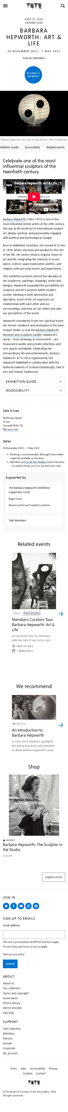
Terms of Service (32, 946)
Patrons (7, 1038)
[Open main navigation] (13, 6)
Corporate (9, 1048)
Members (9, 1033)
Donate (7, 1043)
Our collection (11, 988)
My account (10, 1053)
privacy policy (16, 954)
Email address (11, 925)
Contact (40, 1073)
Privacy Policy (10, 946)
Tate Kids (8, 1013)
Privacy (53, 1068)
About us (8, 983)
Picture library (11, 1003)
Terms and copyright (16, 993)
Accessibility (37, 1068)
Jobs (23, 1068)
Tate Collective (11, 1029)
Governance (10, 998)
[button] (62, 6)
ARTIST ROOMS (12, 1008)
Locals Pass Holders (36, 462)
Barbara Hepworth (14, 219)
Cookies (27, 1073)
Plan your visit (10, 429)
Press (14, 1068)
